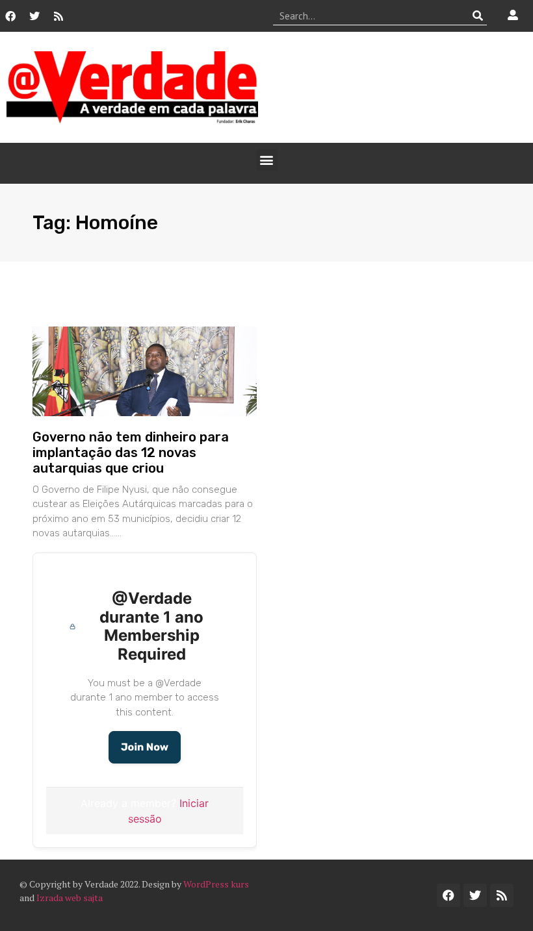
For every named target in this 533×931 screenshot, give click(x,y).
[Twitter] (34, 16)
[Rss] (58, 16)
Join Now (144, 747)
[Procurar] (477, 15)
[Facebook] (10, 16)
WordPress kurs (216, 884)
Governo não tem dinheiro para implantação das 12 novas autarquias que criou (130, 452)
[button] (267, 160)
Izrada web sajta (69, 897)
